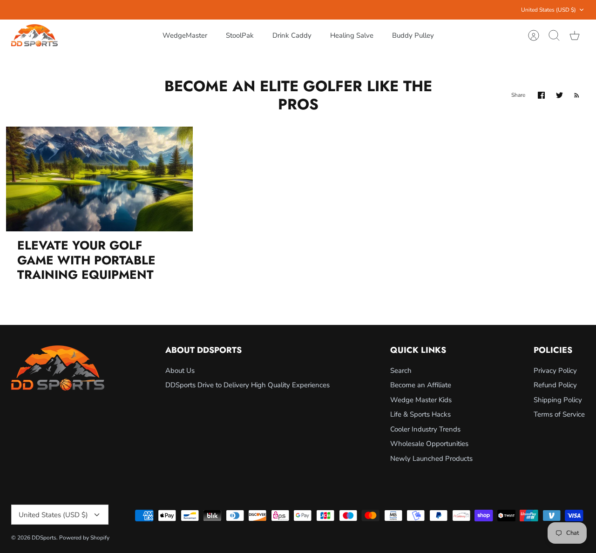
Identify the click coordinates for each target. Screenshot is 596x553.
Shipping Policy (558, 400)
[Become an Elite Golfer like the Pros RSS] (577, 95)
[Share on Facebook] (541, 95)
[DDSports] (34, 35)
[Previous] (184, 10)
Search (401, 370)
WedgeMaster (185, 35)
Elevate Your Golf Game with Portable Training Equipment (86, 259)
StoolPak (240, 35)
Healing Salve (351, 35)
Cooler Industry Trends (425, 429)
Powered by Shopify (84, 537)
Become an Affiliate (420, 385)
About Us (180, 370)
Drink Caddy (292, 35)
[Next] (412, 10)
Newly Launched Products (431, 458)
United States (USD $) (548, 9)
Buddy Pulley (413, 35)
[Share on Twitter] (559, 95)
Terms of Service (559, 414)
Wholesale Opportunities (429, 443)
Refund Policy (555, 385)
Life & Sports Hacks (420, 414)
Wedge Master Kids (421, 400)
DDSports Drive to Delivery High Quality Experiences (247, 385)
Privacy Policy (555, 370)
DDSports (44, 537)
